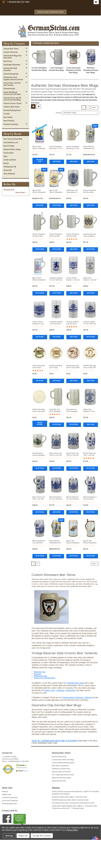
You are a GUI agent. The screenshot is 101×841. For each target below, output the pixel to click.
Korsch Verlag (9, 146)
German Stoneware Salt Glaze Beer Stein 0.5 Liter (55, 235)
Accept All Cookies (42, 835)
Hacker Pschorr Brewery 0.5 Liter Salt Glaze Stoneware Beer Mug (38, 323)
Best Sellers (8, 117)
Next (94, 107)
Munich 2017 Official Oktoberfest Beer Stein (89, 542)
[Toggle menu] (3, 3)
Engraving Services (59, 781)
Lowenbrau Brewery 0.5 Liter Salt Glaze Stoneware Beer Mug (56, 279)
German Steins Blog (59, 757)
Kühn (5, 156)
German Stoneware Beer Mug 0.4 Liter (72, 147)
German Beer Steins (11, 48)
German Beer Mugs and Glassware (12, 56)
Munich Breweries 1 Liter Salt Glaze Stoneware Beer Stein (90, 498)
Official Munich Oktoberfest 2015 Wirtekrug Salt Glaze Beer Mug (55, 542)
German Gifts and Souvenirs (10, 69)
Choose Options (39, 423)
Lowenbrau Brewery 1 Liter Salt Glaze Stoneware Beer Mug (56, 323)
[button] (15, 191)
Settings (9, 835)
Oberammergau (9, 88)
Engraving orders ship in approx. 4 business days (69, 797)
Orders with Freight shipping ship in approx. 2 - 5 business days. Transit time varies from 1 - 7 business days (75, 807)
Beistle (6, 163)
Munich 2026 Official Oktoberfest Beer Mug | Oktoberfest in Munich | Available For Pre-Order (39, 148)
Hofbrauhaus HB (10, 167)
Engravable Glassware (12, 64)
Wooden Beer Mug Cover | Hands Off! (89, 366)
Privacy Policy (71, 830)
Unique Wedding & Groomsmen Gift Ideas (12, 93)
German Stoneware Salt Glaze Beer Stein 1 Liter (38, 235)
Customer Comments (10, 797)
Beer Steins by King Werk (13, 139)
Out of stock (57, 205)
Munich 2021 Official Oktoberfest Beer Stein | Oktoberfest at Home (56, 191)
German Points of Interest (61, 772)
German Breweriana (11, 74)
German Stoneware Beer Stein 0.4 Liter (55, 147)
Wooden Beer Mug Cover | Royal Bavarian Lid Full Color (38, 367)
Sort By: (58, 113)
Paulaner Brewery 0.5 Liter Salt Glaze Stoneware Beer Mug (89, 323)
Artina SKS (8, 170)
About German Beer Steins (61, 778)
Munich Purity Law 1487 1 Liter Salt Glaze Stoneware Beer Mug (38, 498)
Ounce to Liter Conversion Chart (50, 12)
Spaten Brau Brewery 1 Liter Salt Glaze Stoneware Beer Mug (89, 279)
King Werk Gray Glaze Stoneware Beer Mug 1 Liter (55, 410)
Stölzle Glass (9, 153)
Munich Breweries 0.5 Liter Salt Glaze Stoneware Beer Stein (72, 498)
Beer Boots (8, 61)
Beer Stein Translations (60, 766)
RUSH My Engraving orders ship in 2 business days (70, 800)
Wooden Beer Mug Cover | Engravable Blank (38, 410)
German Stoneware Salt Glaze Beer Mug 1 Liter (89, 191)
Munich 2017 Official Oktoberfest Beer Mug (72, 542)
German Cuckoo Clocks (13, 103)
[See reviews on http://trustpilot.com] (19, 819)
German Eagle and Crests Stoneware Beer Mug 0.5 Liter (89, 235)
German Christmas (11, 52)
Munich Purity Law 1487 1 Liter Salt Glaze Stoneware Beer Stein (89, 454)
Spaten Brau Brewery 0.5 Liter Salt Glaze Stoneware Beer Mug (89, 410)
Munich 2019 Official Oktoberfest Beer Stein (39, 279)
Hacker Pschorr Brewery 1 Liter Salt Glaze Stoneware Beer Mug (72, 279)
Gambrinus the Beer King (61, 769)
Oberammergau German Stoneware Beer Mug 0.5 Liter (38, 454)
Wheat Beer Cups (39, 672)
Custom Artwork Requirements (63, 763)
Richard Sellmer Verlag (12, 149)
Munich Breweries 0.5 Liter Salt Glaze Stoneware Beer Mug (55, 498)
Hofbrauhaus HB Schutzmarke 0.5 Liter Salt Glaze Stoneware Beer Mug (72, 191)
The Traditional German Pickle (63, 775)
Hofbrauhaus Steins (40, 676)
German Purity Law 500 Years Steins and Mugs (12, 99)
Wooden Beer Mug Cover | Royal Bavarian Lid (55, 367)
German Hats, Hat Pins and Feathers (12, 84)
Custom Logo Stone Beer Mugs (44, 678)
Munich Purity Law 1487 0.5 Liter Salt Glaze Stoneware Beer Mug (72, 454)
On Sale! (7, 114)
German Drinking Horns (12, 110)
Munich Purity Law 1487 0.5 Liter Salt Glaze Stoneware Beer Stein (55, 454)
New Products (9, 121)
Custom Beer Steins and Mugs (63, 760)
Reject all (23, 835)
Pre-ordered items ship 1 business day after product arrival (73, 803)
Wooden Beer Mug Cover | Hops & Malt (72, 366)
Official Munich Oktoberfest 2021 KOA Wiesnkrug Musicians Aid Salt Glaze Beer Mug (89, 148)
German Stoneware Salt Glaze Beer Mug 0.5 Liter (72, 235)
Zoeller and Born (10, 160)
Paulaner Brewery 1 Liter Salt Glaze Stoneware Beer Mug (72, 323)
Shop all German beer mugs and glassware (54, 741)
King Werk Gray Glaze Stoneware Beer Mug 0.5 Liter (72, 410)
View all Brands (9, 174)
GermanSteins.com (11, 142)
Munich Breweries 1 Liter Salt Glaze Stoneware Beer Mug (39, 542)
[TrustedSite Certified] (21, 766)
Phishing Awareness (9, 804)
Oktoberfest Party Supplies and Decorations (13, 78)
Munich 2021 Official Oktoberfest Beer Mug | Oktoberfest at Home (39, 191)
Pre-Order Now (39, 160)
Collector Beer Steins (12, 107)
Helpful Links (6, 794)
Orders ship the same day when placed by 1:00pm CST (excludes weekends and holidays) (75, 793)
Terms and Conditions (10, 801)
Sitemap (5, 791)
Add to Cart (56, 161)
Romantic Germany (11, 124)
